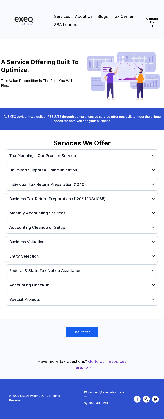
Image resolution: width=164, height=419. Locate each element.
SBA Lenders (66, 24)
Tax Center (123, 16)
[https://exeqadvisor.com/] (25, 20)
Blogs (102, 16)
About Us (84, 16)
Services (62, 16)
